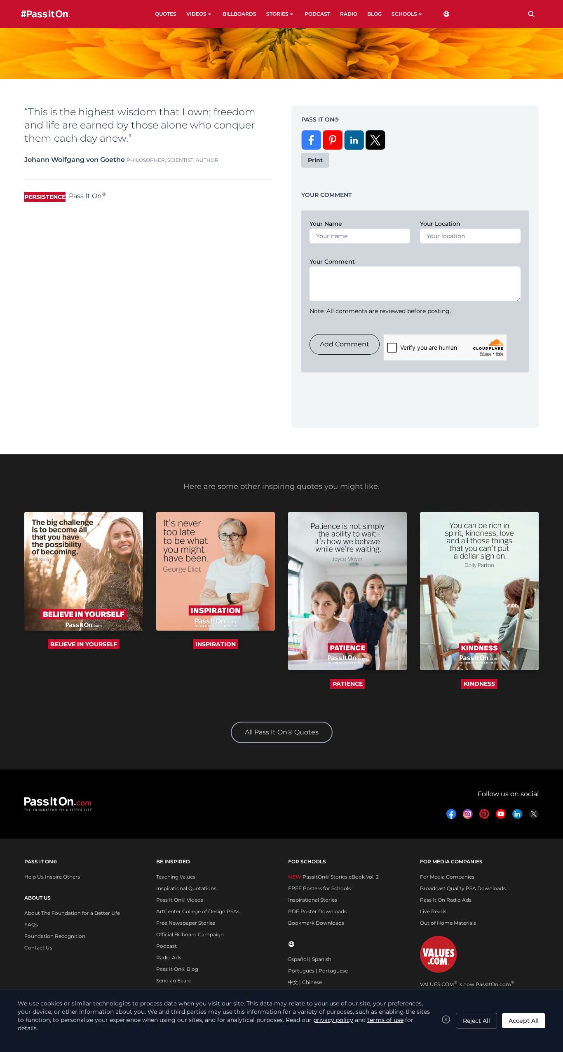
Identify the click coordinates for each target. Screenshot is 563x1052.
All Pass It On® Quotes (282, 732)
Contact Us (38, 947)
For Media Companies (447, 877)
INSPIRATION (215, 644)
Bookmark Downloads (316, 923)
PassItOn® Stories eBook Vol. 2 (333, 877)
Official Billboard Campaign (190, 934)
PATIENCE (348, 683)
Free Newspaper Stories (185, 923)
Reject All (476, 1020)
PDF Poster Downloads (317, 911)
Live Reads (433, 911)
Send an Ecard (174, 980)
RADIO (348, 14)
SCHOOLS (404, 14)
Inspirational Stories (312, 900)
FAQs (31, 924)
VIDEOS (196, 14)
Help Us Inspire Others (52, 877)
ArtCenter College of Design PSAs (197, 911)
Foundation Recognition (54, 936)
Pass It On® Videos (179, 900)
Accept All (524, 1020)
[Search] (531, 14)
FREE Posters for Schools (319, 888)
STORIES (277, 14)
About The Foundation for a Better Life (72, 913)
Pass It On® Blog (177, 969)
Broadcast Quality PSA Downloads (463, 888)
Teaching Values (175, 877)
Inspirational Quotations (186, 888)
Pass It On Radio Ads (446, 900)
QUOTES (165, 14)
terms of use (385, 1020)
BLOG (374, 14)
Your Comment (332, 261)
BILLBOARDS (239, 14)
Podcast (166, 946)
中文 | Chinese (305, 982)
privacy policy (333, 1020)
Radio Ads (168, 957)
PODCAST (317, 14)
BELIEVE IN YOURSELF (83, 644)
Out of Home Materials (448, 923)
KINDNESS (479, 683)
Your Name (326, 223)
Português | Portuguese (318, 971)
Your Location (440, 223)
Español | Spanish (309, 959)
